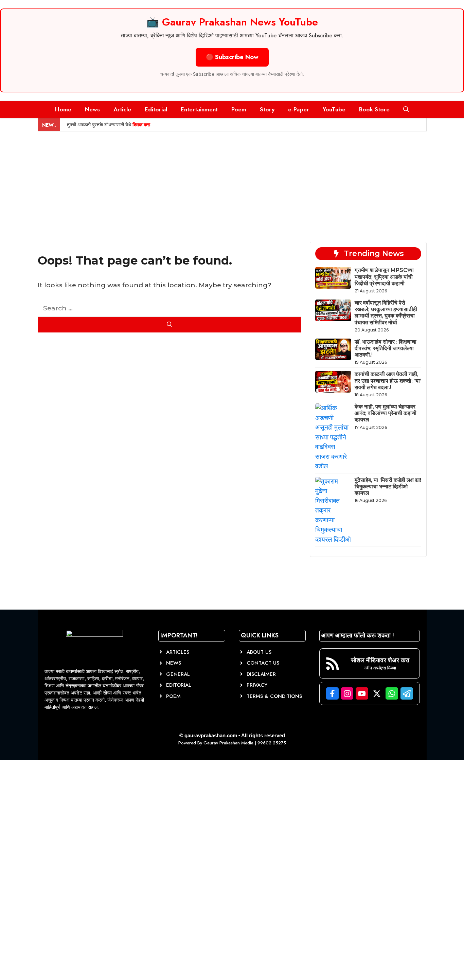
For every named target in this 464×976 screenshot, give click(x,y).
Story (267, 109)
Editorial (156, 109)
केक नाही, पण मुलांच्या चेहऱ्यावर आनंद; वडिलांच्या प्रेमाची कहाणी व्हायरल (385, 413)
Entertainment (199, 109)
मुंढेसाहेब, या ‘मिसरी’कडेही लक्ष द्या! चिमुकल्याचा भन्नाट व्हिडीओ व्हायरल (388, 486)
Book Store (374, 109)
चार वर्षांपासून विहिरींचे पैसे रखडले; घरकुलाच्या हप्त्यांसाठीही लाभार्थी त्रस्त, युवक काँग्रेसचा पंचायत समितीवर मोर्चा (386, 313)
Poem (238, 109)
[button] (406, 109)
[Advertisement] (232, 182)
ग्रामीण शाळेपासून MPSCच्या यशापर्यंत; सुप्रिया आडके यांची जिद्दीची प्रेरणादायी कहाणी (384, 276)
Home (63, 109)
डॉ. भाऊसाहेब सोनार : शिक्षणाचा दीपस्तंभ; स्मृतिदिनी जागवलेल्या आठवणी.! (385, 348)
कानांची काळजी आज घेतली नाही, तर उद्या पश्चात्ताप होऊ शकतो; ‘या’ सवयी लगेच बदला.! (388, 380)
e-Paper (298, 109)
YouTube (334, 109)
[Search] (170, 324)
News (92, 109)
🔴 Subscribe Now (232, 57)
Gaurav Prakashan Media (228, 743)
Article (122, 109)
